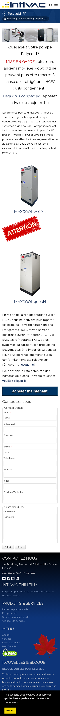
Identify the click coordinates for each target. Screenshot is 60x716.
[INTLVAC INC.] (24, 5)
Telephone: (9, 458)
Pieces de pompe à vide (15, 609)
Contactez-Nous (11, 642)
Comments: (10, 512)
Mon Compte (9, 646)
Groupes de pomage (13, 621)
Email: (7, 447)
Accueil (6, 635)
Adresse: (8, 469)
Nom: (6, 412)
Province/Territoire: (14, 492)
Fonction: (9, 435)
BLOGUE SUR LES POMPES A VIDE (23, 669)
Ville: (6, 481)
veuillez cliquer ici (14, 380)
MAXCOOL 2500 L (30, 211)
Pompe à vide (9, 613)
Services (6, 639)
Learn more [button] (11, 702)
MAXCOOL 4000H (30, 301)
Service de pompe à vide (15, 617)
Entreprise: (9, 424)
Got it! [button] (10, 710)
